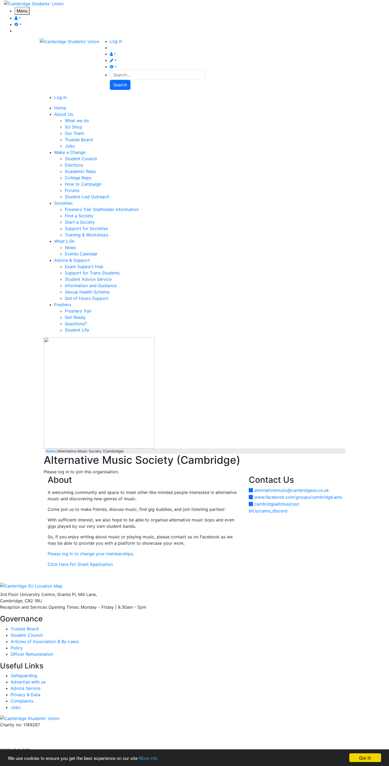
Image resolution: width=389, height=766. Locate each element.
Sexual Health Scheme (87, 292)
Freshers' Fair (78, 311)
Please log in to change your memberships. (91, 553)
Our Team (74, 133)
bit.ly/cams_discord (268, 510)
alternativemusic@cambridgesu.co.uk (291, 490)
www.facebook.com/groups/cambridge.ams (298, 497)
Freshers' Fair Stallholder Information (102, 209)
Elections (74, 165)
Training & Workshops (86, 234)
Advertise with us (17, 743)
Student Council (81, 158)
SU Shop (73, 127)
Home (51, 451)
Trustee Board (79, 139)
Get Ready (75, 317)
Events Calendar (81, 253)
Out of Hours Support (86, 298)
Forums (72, 190)
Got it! (365, 757)
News (70, 247)
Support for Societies (86, 228)
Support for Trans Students (92, 273)
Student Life (77, 330)
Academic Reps (80, 171)
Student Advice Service (88, 279)
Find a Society (79, 215)
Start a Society (80, 222)
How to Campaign (83, 184)
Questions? (76, 323)
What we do (77, 120)
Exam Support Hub (84, 266)
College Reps (78, 177)
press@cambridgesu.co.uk (26, 737)
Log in (116, 41)
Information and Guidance (91, 285)
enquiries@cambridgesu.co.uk (30, 731)
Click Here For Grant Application (80, 564)
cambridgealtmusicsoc (277, 504)
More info (148, 758)
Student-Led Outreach (87, 196)
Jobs (70, 146)
